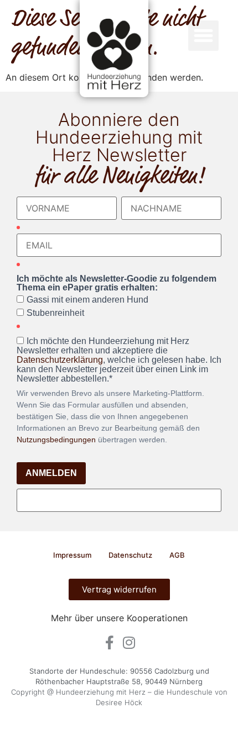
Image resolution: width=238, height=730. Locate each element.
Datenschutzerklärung (60, 359)
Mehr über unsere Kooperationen (119, 617)
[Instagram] (129, 642)
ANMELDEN (51, 473)
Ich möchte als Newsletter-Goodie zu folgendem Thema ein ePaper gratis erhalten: (116, 283)
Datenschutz (130, 555)
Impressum (72, 555)
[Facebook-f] (109, 642)
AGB (177, 555)
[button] (203, 35)
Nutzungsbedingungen (56, 439)
